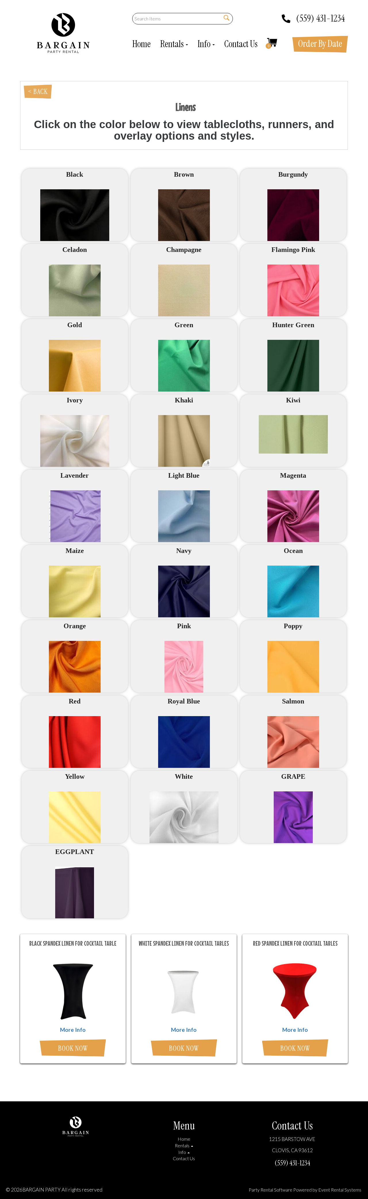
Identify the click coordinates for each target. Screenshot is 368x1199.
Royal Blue (184, 701)
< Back (38, 91)
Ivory (75, 400)
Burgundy (293, 174)
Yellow (75, 776)
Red (74, 701)
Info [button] (205, 44)
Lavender (74, 475)
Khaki (184, 400)
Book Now (73, 1048)
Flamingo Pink (293, 249)
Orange (75, 626)
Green (184, 325)
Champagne (184, 249)
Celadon (74, 249)
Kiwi (293, 400)
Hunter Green (293, 325)
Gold (74, 325)
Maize (75, 550)
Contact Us (241, 44)
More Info (73, 1029)
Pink (184, 626)
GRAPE (293, 776)
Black (74, 174)
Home (141, 44)
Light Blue (184, 475)
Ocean (293, 550)
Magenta (293, 475)
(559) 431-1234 (320, 16)
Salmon (293, 701)
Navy (183, 550)
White (184, 776)
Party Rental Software (270, 1189)
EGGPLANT (74, 851)
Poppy (293, 626)
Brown (184, 174)
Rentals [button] (172, 44)
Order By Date (320, 44)
